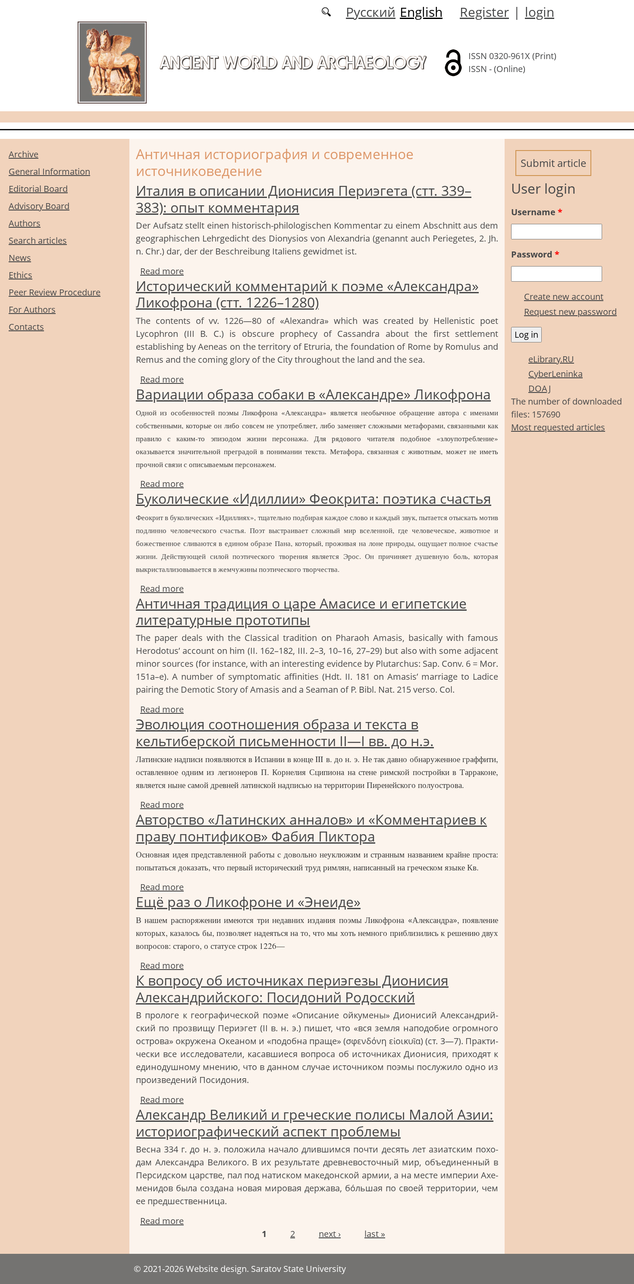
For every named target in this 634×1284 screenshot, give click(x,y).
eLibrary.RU (551, 359)
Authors (25, 223)
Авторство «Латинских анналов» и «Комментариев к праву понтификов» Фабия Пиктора (311, 827)
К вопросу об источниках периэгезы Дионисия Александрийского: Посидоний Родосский (292, 988)
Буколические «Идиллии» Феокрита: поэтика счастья (313, 498)
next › (330, 1234)
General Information (49, 171)
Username (536, 212)
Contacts (26, 327)
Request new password (570, 311)
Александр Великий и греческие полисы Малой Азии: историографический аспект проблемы (314, 1122)
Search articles (38, 240)
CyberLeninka (555, 374)
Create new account (563, 296)
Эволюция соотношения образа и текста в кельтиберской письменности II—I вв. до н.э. (285, 732)
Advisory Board (39, 206)
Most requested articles (558, 427)
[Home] (112, 62)
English (421, 12)
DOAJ (539, 388)
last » (374, 1234)
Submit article (553, 163)
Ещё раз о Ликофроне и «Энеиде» (248, 901)
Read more (162, 271)
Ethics (20, 275)
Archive (23, 154)
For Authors (32, 309)
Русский (370, 12)
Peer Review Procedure (54, 292)
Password (535, 254)
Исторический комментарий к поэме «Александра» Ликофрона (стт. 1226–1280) (307, 293)
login (539, 12)
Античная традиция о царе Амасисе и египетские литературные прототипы (301, 611)
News (20, 258)
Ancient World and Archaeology (293, 62)
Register (484, 12)
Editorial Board (38, 189)
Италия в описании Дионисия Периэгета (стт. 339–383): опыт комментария (303, 198)
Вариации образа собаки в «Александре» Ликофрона (313, 394)
